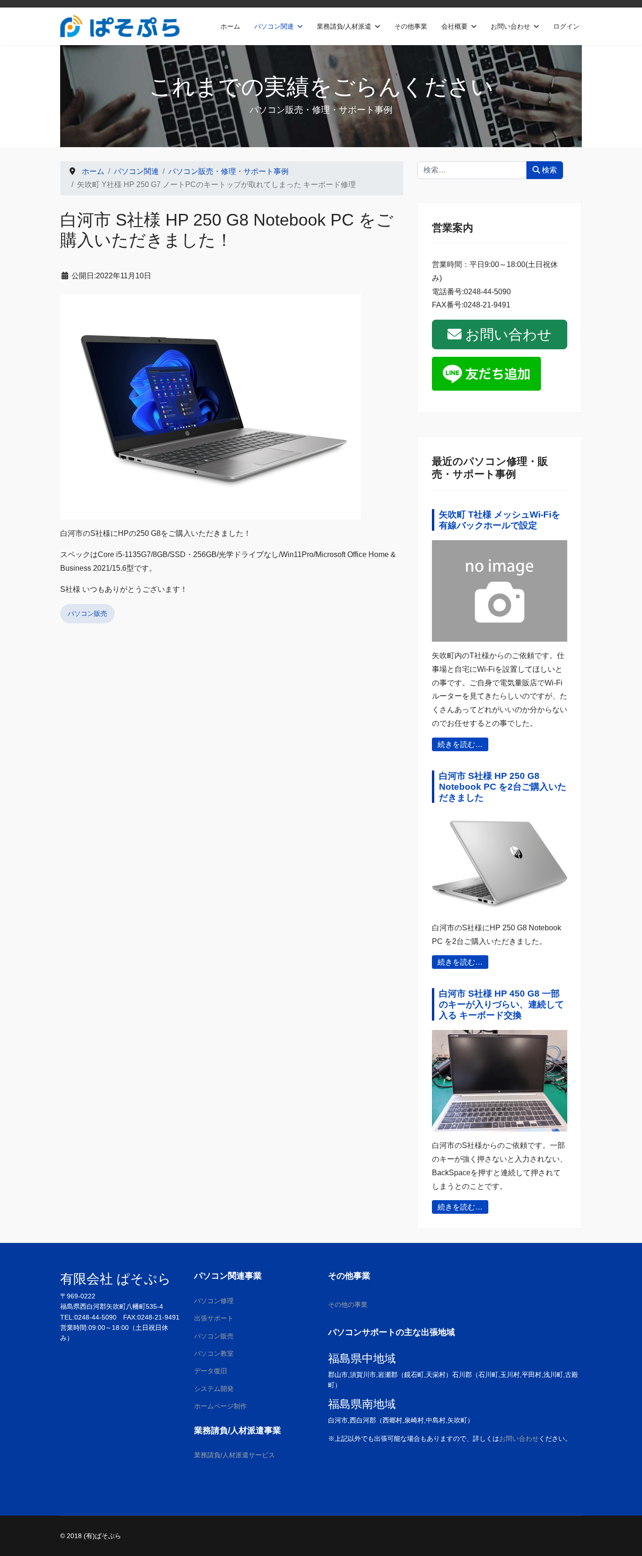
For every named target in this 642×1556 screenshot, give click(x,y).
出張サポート (214, 1318)
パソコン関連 (274, 26)
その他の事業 (348, 1304)
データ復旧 (210, 1371)
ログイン (566, 26)
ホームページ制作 (220, 1406)
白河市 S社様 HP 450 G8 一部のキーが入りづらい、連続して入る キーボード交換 (501, 1004)
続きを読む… (460, 744)
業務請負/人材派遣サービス (234, 1455)
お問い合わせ (510, 26)
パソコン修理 (214, 1301)
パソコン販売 (87, 613)
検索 (548, 170)
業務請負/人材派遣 (344, 26)
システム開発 (214, 1388)
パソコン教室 (214, 1353)
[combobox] (472, 170)
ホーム (230, 26)
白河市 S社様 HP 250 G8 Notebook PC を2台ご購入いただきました (502, 786)
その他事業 (410, 26)
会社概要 (454, 26)
